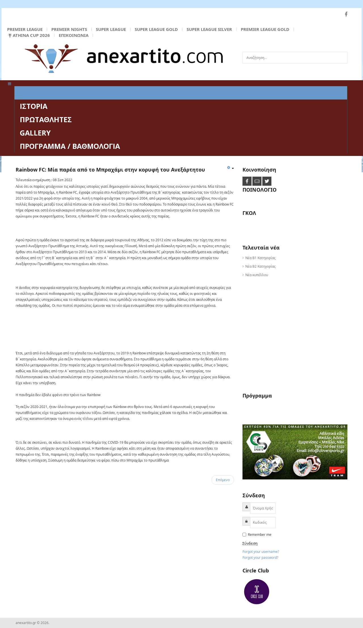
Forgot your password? (260, 557)
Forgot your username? (260, 551)
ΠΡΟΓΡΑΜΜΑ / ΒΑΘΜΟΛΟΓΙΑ (70, 146)
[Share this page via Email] (257, 181)
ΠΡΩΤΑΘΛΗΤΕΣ (46, 119)
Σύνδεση (250, 543)
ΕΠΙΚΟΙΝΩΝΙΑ (73, 35)
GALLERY (35, 133)
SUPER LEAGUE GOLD (156, 29)
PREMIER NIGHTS (69, 29)
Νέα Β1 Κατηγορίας (260, 257)
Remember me (259, 534)
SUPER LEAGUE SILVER (209, 29)
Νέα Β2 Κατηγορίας (260, 266)
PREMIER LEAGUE (25, 29)
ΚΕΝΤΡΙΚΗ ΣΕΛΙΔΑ (50, 93)
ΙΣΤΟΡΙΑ (33, 106)
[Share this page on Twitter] (266, 181)
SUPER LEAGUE (111, 29)
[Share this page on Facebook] (247, 181)
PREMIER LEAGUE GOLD (265, 29)
